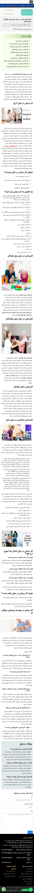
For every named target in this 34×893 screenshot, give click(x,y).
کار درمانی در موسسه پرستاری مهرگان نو (17, 66)
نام (32, 797)
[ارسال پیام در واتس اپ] (4, 889)
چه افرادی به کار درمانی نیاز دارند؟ (19, 47)
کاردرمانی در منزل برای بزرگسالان (19, 52)
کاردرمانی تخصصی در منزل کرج (19, 58)
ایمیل (31, 804)
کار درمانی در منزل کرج (22, 41)
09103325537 (8, 14)
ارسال (30, 832)
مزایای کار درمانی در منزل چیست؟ (18, 44)
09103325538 (8, 10)
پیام (32, 811)
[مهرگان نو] (27, 12)
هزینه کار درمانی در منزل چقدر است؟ (18, 64)
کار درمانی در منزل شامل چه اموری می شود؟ (15, 61)
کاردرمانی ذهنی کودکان (22, 55)
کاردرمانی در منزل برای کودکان (20, 49)
